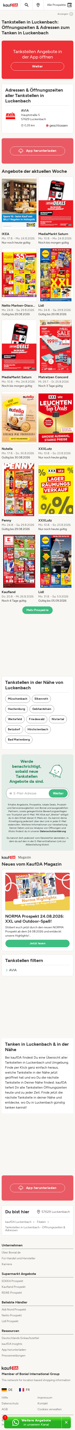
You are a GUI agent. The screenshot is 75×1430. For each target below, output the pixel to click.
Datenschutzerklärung (53, 831)
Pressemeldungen (13, 1355)
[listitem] (19, 211)
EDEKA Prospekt (12, 1281)
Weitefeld (15, 719)
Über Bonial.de (11, 1252)
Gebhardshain (41, 709)
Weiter (37, 66)
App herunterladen (14, 1350)
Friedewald (37, 719)
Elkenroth (41, 699)
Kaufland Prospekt (13, 1287)
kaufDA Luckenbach (18, 1222)
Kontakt (43, 1403)
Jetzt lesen (37, 943)
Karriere (7, 1264)
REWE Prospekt (12, 1292)
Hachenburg (16, 709)
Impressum (45, 1397)
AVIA (13, 970)
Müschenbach (18, 699)
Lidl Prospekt (10, 1321)
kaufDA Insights (12, 1344)
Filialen (41, 1222)
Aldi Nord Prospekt (14, 1309)
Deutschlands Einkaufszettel (20, 1338)
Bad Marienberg (19, 739)
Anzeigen (63, 13)
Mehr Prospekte (37, 610)
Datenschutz (10, 1403)
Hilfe (5, 1397)
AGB (5, 1409)
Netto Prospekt (12, 1315)
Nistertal (58, 719)
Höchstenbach (38, 729)
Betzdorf (14, 729)
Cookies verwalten (50, 1409)
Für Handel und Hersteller (18, 1258)
